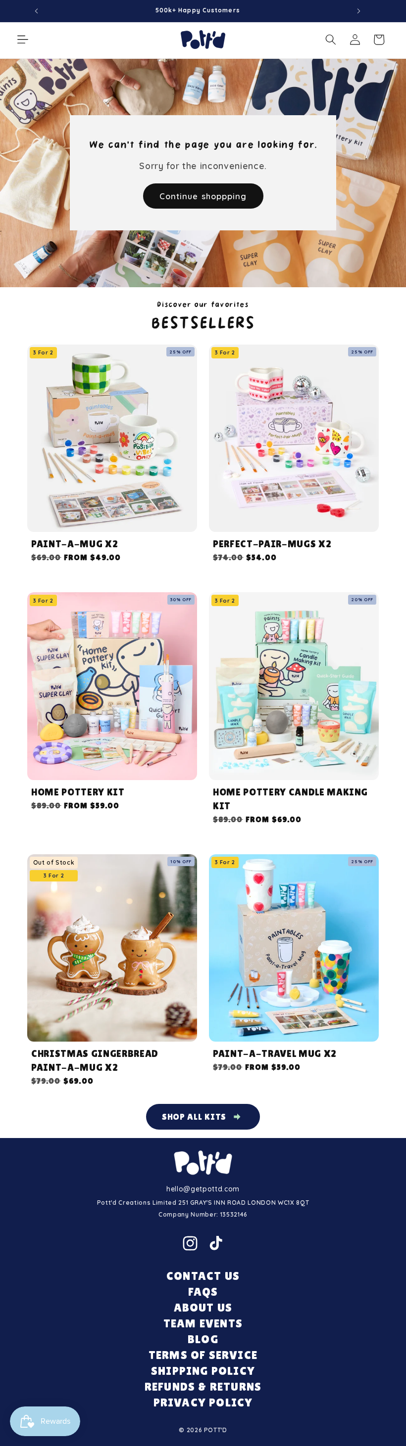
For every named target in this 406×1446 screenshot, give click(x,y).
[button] (23, 39)
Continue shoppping (203, 196)
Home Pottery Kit (78, 792)
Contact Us (203, 1275)
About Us (203, 1307)
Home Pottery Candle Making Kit (290, 799)
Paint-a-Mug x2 (74, 543)
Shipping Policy (203, 1370)
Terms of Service (203, 1354)
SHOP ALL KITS (194, 1116)
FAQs (203, 1291)
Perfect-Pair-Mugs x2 (272, 543)
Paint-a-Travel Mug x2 (275, 1053)
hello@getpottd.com (203, 1188)
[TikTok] (216, 1243)
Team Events (203, 1323)
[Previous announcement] (37, 11)
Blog (203, 1339)
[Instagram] (190, 1243)
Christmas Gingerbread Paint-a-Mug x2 (94, 1060)
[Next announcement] (358, 11)
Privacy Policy (203, 1402)
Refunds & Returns (203, 1386)
